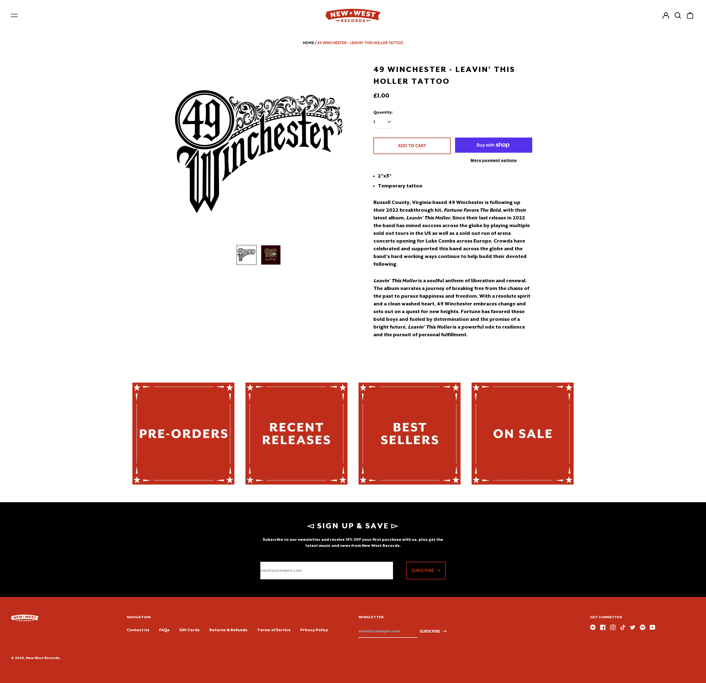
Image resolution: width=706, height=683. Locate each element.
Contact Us (138, 630)
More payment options (493, 160)
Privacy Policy (314, 630)
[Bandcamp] (593, 627)
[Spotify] (642, 627)
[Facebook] (603, 627)
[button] (678, 15)
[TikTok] (622, 627)
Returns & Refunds (228, 630)
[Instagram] (613, 627)
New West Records (43, 658)
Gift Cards (189, 630)
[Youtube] (652, 627)
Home (308, 42)
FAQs (164, 630)
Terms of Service (274, 630)
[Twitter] (632, 627)
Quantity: (383, 112)
